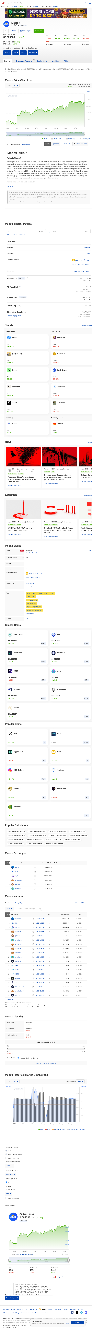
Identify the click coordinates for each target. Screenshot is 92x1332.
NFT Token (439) (31, 600)
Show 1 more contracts (80, 264)
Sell (22, 52)
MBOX (41, 231)
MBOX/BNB (39, 936)
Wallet (6, 52)
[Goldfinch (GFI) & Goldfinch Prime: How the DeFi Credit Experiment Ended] (59, 509)
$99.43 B (35, 6)
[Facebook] (72, 1312)
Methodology (15, 1313)
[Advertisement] (49, 216)
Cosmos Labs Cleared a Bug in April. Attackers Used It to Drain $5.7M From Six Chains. (57, 477)
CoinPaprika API (25, 144)
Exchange (32, 52)
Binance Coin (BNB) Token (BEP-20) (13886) (40, 593)
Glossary (6, 1313)
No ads (66, 1309)
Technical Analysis (81, 144)
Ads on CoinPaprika (17, 1309)
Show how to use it (31, 553)
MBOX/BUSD (40, 991)
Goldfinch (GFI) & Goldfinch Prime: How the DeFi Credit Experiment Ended (58, 530)
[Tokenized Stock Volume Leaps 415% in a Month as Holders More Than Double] (23, 456)
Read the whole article (14, 485)
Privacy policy (25, 1313)
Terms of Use (45, 1313)
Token (88, 253)
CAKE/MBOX (40, 948)
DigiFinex (17, 927)
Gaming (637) (30, 597)
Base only (36, 1058)
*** (23, 987)
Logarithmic (55, 144)
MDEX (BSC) (18, 987)
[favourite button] (5, 31)
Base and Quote (24, 1058)
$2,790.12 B (13, 6)
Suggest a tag (30, 613)
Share (14, 31)
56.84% (55, 6)
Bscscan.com (79, 272)
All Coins (80, 1309)
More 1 (88, 272)
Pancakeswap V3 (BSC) (21, 888)
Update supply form (14, 316)
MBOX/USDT (40, 919)
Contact (50, 1309)
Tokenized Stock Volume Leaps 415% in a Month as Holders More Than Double (22, 479)
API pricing (33, 1309)
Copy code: (8, 1295)
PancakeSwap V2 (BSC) (21, 880)
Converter (58, 1309)
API (27, 1309)
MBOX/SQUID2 (40, 944)
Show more (10, 186)
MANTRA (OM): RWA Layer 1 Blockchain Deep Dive (20, 529)
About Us (6, 1309)
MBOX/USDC (40, 974)
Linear (47, 144)
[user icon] (86, 2)
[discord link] (86, 1312)
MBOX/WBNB (40, 931)
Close (77, 1322)
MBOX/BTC (39, 970)
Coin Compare (26, 31)
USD (86, 231)
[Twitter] (77, 1312)
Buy (15, 52)
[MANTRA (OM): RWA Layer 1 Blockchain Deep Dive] (23, 509)
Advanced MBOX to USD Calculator (18, 235)
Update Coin (39, 31)
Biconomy (17, 919)
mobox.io (87, 247)
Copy (87, 260)
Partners (73, 1309)
